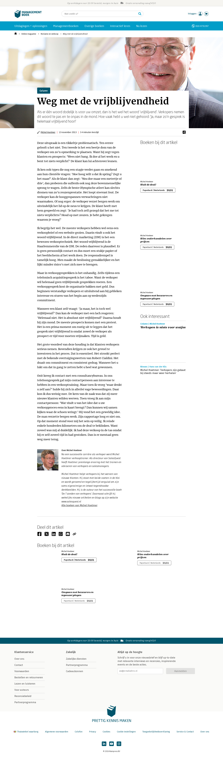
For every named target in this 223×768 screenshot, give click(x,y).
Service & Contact (185, 731)
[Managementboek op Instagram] (119, 743)
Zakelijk (71, 652)
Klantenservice (24, 652)
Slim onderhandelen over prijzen (156, 240)
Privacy (92, 731)
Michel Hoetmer (48, 132)
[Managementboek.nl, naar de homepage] (28, 17)
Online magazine (28, 34)
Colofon (78, 731)
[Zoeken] (140, 14)
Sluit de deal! (148, 184)
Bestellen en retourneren (28, 677)
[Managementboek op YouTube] (111, 743)
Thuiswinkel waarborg (27, 731)
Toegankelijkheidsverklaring (156, 731)
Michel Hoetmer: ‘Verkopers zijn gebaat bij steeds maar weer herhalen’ (163, 372)
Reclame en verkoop (49, 34)
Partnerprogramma (25, 702)
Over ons (19, 658)
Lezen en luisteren (24, 683)
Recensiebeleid (22, 696)
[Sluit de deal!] (151, 162)
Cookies (106, 731)
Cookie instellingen (126, 731)
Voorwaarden (21, 671)
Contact (18, 665)
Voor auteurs (21, 689)
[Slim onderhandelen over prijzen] (151, 216)
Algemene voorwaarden (56, 731)
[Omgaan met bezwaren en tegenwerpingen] (151, 273)
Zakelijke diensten (76, 658)
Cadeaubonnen (74, 671)
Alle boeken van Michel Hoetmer (79, 505)
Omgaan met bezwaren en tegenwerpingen (156, 297)
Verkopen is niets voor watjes (163, 327)
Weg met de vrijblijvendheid (75, 34)
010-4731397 (202, 26)
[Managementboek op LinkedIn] (104, 743)
